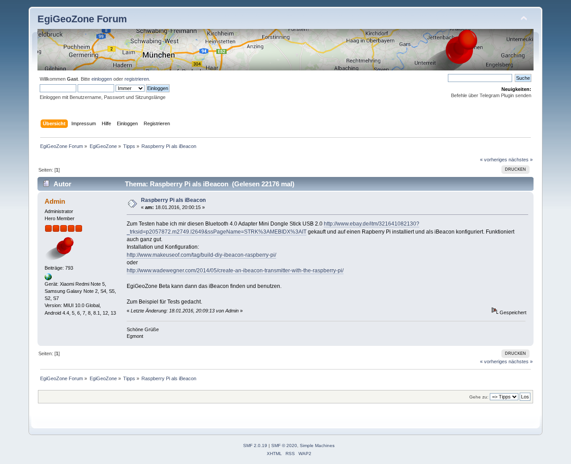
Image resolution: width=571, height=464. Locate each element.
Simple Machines (317, 445)
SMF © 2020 (284, 445)
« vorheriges (493, 159)
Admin (55, 201)
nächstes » (521, 159)
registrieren (136, 79)
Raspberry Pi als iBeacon (173, 200)
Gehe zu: (478, 396)
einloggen (101, 79)
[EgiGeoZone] (48, 278)
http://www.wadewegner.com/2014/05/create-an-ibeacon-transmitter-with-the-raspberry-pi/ (235, 270)
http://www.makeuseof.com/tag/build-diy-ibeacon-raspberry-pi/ (201, 255)
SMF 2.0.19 (255, 445)
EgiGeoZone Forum (82, 19)
